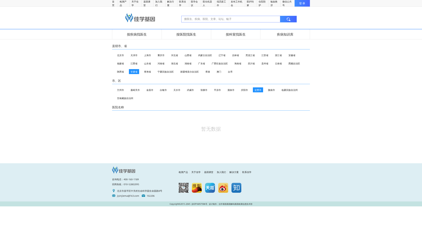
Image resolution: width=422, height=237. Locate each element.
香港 (207, 71)
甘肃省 (134, 71)
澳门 (219, 71)
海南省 (237, 63)
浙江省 (278, 55)
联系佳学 (246, 172)
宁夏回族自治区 (166, 71)
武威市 (190, 90)
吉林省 (235, 55)
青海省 (147, 71)
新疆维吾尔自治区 (189, 71)
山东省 (147, 63)
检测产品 (183, 172)
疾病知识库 (285, 34)
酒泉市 (230, 90)
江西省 (134, 63)
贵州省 (264, 63)
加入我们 (221, 172)
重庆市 (161, 55)
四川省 (251, 63)
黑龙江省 (250, 55)
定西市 (258, 90)
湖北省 (174, 63)
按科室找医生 (236, 34)
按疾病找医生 (137, 34)
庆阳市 (244, 90)
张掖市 (203, 90)
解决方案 (234, 172)
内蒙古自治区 (205, 55)
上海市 (147, 55)
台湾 (230, 71)
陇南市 (271, 90)
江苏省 (264, 55)
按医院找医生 (186, 34)
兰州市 (120, 90)
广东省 (201, 63)
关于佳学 (196, 172)
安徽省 (291, 55)
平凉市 (217, 90)
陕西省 (120, 71)
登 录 (302, 3)
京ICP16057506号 (199, 203)
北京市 (120, 55)
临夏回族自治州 (290, 90)
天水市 (176, 90)
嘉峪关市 (135, 90)
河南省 (161, 63)
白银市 (163, 90)
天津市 (134, 55)
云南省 (278, 63)
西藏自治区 (294, 63)
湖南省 (188, 63)
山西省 (188, 55)
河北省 (174, 55)
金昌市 (149, 90)
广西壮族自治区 (220, 63)
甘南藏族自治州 (125, 98)
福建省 (120, 63)
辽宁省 (222, 55)
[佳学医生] (140, 17)
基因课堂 (208, 172)
